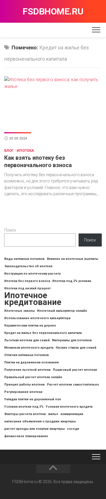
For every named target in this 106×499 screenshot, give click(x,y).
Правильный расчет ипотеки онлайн (33, 377)
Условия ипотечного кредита (69, 407)
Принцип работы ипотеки (24, 384)
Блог (9, 150)
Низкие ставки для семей (76, 347)
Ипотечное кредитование (32, 299)
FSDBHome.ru (53, 11)
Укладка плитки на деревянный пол (32, 399)
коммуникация (71, 414)
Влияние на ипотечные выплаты (72, 259)
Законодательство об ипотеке (28, 266)
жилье (53, 414)
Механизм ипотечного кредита (28, 347)
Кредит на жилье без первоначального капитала (43, 333)
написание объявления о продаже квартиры (40, 421)
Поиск (10, 230)
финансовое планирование (26, 436)
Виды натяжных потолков (24, 259)
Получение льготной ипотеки (27, 370)
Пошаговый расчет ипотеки (75, 370)
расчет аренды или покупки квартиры (34, 429)
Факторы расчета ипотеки (25, 414)
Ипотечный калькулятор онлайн (62, 311)
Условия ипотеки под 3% (24, 407)
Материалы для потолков (72, 340)
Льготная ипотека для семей (27, 340)
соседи (73, 429)
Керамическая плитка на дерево (30, 325)
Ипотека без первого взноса (27, 281)
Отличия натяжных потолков (26, 355)
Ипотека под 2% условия (71, 281)
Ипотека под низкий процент (27, 288)
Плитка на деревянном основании (31, 362)
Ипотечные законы (19, 311)
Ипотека (25, 150)
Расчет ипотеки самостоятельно (73, 384)
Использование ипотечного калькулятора (37, 318)
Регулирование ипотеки (23, 392)
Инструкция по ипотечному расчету (32, 273)
